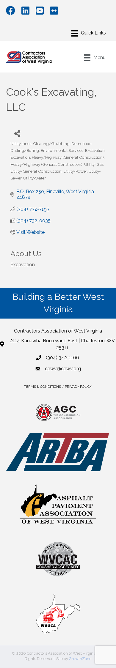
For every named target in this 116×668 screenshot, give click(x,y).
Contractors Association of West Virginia (58, 331)
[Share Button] (17, 133)
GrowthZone (80, 658)
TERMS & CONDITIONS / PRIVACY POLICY (58, 387)
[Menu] (88, 33)
